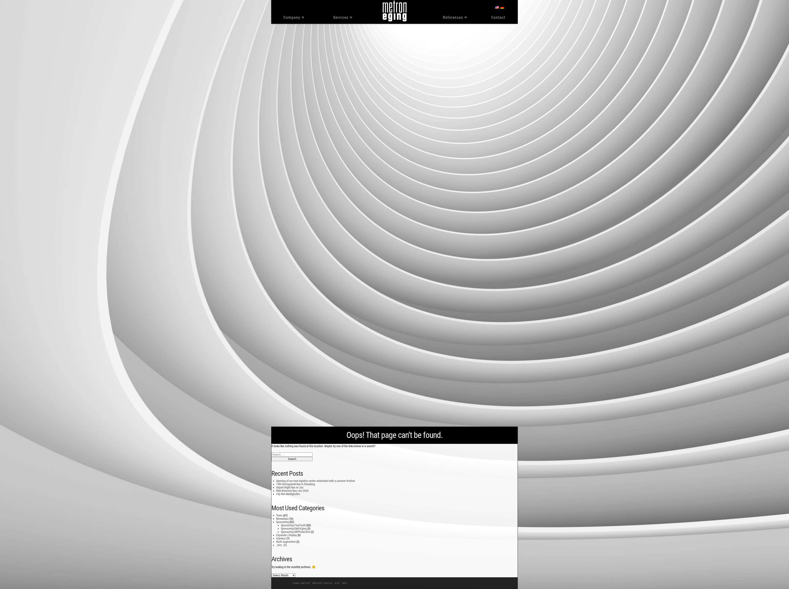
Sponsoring (282, 522)
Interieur (281, 538)
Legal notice (301, 583)
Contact (498, 18)
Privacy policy (323, 583)
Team (279, 515)
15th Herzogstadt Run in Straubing (295, 484)
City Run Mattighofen (288, 494)
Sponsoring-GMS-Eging (294, 528)
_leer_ (279, 545)
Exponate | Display (286, 535)
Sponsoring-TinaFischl (293, 525)
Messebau (282, 518)
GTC (337, 583)
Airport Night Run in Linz (289, 487)
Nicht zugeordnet (286, 541)
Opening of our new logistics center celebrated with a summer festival (315, 481)
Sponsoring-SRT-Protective (295, 531)
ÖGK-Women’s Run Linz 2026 (292, 490)
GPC (344, 583)
